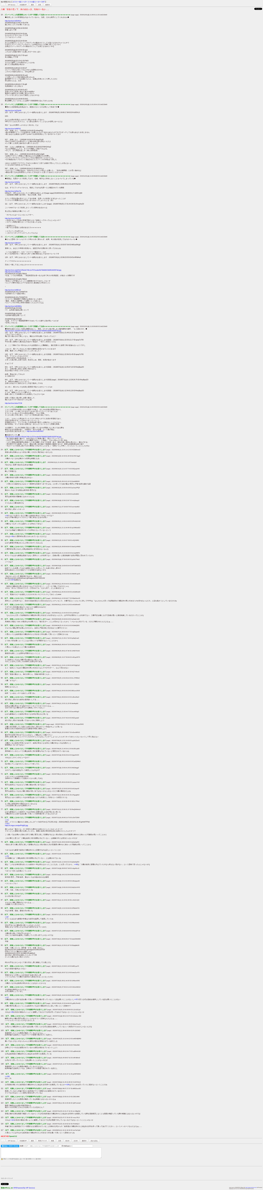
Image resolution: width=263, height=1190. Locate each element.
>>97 (76, 999)
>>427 (7, 824)
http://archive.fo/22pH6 (13, 110)
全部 (39, 5)
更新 (32, 5)
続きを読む (94, 1141)
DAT (43, 2)
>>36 (12, 536)
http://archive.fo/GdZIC (13, 218)
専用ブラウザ (42, 1141)
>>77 (7, 998)
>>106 (67, 1084)
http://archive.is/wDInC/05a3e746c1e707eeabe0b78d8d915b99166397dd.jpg (33, 270)
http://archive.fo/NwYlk (13, 191)
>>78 (7, 856)
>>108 (7, 1076)
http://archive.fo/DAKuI (13, 21)
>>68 (76, 864)
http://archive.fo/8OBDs (13, 306)
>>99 (12, 1012)
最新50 (47, 5)
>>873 (12, 580)
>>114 (12, 1120)
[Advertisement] (38, 1171)
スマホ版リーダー (34, 2)
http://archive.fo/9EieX (13, 290)
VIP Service (11, 5)
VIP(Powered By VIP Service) (24, 1188)
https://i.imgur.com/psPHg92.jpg (16, 825)
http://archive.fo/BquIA (13, 272)
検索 (52, 1141)
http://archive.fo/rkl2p (12, 182)
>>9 (6, 515)
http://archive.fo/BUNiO (35, 431)
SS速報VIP (23, 5)
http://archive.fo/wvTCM (13, 403)
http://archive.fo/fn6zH (13, 243)
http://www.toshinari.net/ (251, 1187)
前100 (67, 1141)
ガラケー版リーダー (20, 2)
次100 (76, 1141)
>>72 (7, 820)
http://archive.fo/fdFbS (13, 129)
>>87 (7, 917)
